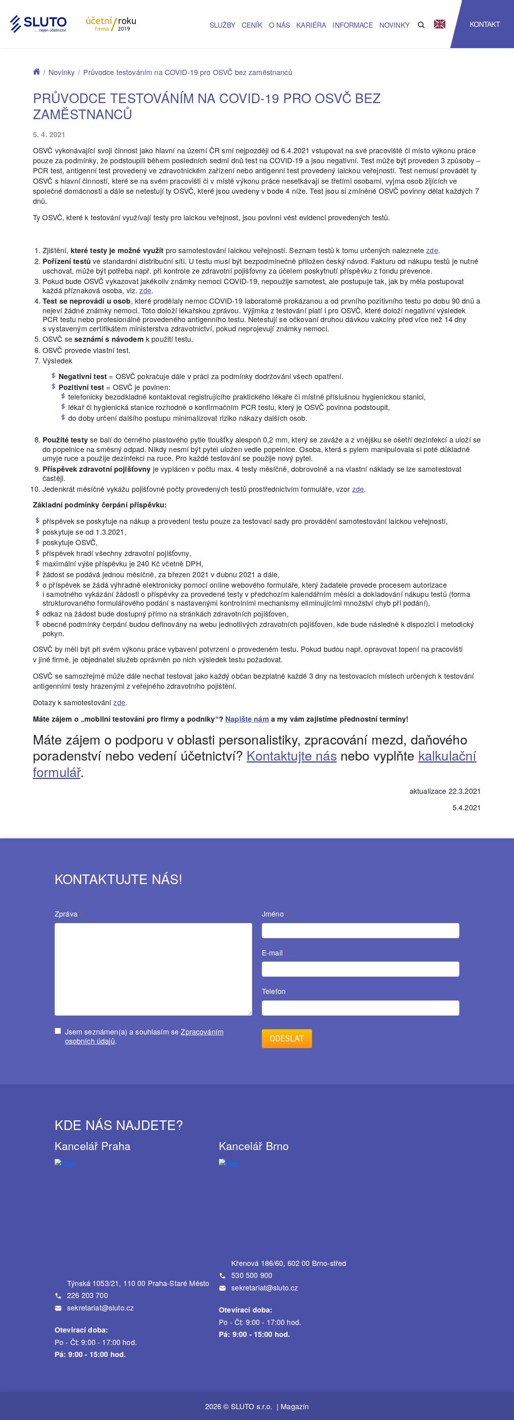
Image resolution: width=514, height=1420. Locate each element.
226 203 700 (86, 1295)
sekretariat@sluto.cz (99, 1307)
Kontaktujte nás (292, 755)
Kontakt (485, 24)
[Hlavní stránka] (36, 72)
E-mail (275, 953)
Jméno (275, 914)
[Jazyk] (440, 24)
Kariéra (311, 25)
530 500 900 (250, 1275)
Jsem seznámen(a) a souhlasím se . (144, 1036)
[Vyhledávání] (421, 24)
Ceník (252, 25)
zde (432, 250)
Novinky (394, 25)
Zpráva (68, 914)
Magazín (295, 1406)
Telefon (274, 991)
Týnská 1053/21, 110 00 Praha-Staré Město (137, 1283)
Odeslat (287, 1038)
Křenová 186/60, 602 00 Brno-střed (287, 1263)
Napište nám (247, 719)
